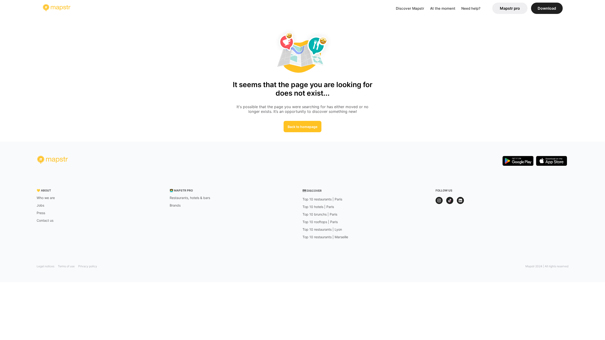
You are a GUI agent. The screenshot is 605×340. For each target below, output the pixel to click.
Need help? (470, 8)
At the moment (442, 8)
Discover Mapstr (410, 8)
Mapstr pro (510, 8)
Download (547, 8)
